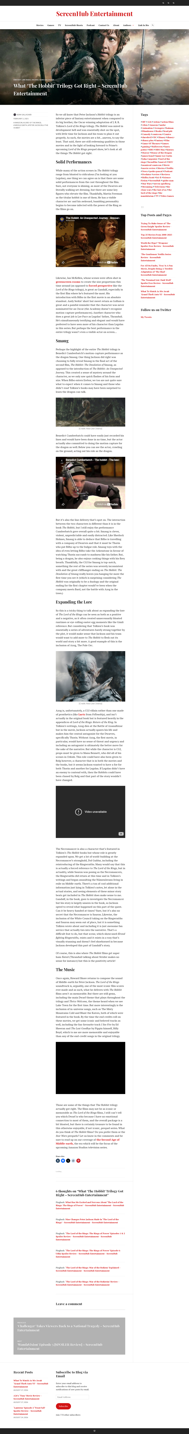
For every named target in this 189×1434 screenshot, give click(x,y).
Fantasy (17, 80)
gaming (146, 146)
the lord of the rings (156, 191)
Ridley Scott (148, 177)
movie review (149, 168)
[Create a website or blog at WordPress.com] (94, 1431)
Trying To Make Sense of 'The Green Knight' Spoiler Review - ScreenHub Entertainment (156, 226)
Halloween (157, 146)
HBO (151, 149)
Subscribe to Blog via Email (72, 1374)
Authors (127, 25)
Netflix (170, 168)
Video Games (167, 196)
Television (159, 186)
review (156, 174)
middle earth (21, 125)
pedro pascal (156, 171)
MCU (170, 162)
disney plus (148, 140)
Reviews (166, 174)
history (170, 149)
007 (144, 121)
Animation (147, 128)
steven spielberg (162, 183)
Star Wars (147, 183)
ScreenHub (155, 180)
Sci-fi (158, 177)
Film (167, 140)
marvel (162, 162)
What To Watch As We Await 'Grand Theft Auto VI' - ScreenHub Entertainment (158, 294)
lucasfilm (152, 162)
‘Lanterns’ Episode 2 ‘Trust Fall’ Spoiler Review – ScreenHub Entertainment (29, 1410)
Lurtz (81, 714)
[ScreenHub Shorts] (173, 3)
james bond (148, 155)
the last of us (160, 189)
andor (163, 125)
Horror (145, 152)
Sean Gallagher (46, 80)
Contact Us (103, 25)
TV (59, 25)
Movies (39, 25)
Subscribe (63, 1406)
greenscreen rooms (68, 281)
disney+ (171, 137)
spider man (168, 180)
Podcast (91, 25)
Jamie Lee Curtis (164, 155)
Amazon (18, 123)
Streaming (147, 186)
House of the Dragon (161, 152)
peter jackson (36, 125)
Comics (167, 134)
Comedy (146, 134)
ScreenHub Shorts (74, 25)
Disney (162, 137)
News (145, 171)
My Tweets (146, 317)
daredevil (147, 137)
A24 (149, 121)
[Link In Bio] (163, 3)
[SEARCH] (153, 25)
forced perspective (100, 285)
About (116, 25)
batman (170, 128)
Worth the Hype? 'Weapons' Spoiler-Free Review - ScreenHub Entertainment (157, 246)
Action (156, 121)
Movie (166, 165)
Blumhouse (148, 131)
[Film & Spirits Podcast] (168, 3)
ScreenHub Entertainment (94, 13)
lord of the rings (32, 123)
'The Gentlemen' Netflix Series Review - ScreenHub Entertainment (156, 257)
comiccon (157, 134)
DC (155, 137)
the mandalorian (151, 194)
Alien (145, 125)
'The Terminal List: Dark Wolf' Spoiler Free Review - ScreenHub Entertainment (157, 283)
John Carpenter (149, 159)
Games (50, 25)
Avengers (159, 128)
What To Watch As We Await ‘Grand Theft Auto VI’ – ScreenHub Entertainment (30, 1383)
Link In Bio (143, 25)
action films (168, 121)
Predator (146, 174)
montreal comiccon (151, 165)
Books (159, 131)
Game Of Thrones (151, 143)
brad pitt (168, 131)
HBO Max (160, 149)
